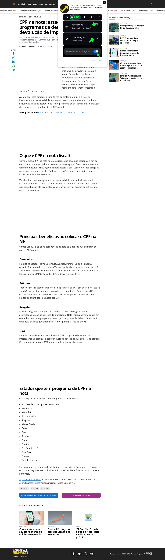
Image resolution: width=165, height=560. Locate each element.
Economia (45, 489)
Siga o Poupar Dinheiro (30, 479)
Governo (34, 489)
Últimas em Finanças (120, 17)
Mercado (51, 526)
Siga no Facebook (73, 554)
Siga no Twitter (79, 554)
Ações (30, 4)
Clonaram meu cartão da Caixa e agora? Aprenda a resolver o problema (131, 65)
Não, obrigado (97, 60)
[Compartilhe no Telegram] (13, 70)
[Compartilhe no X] (13, 57)
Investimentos (50, 4)
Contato (15, 557)
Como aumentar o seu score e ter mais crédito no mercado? (31, 532)
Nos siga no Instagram (81, 495)
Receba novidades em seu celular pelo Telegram (38, 495)
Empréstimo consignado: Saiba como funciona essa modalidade (131, 78)
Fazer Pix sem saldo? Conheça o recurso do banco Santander (129, 53)
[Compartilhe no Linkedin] (13, 61)
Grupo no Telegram (91, 554)
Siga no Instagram (85, 554)
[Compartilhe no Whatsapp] (13, 65)
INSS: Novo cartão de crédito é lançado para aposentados (129, 40)
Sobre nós (23, 557)
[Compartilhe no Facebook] (13, 53)
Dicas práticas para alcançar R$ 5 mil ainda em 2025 (132, 27)
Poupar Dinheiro (25, 17)
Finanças (37, 17)
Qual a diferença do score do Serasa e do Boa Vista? (59, 532)
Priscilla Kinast (29, 46)
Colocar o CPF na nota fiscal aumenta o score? (61, 112)
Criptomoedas (38, 4)
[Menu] (13, 4)
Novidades (22, 4)
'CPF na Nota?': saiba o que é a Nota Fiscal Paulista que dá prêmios (87, 533)
